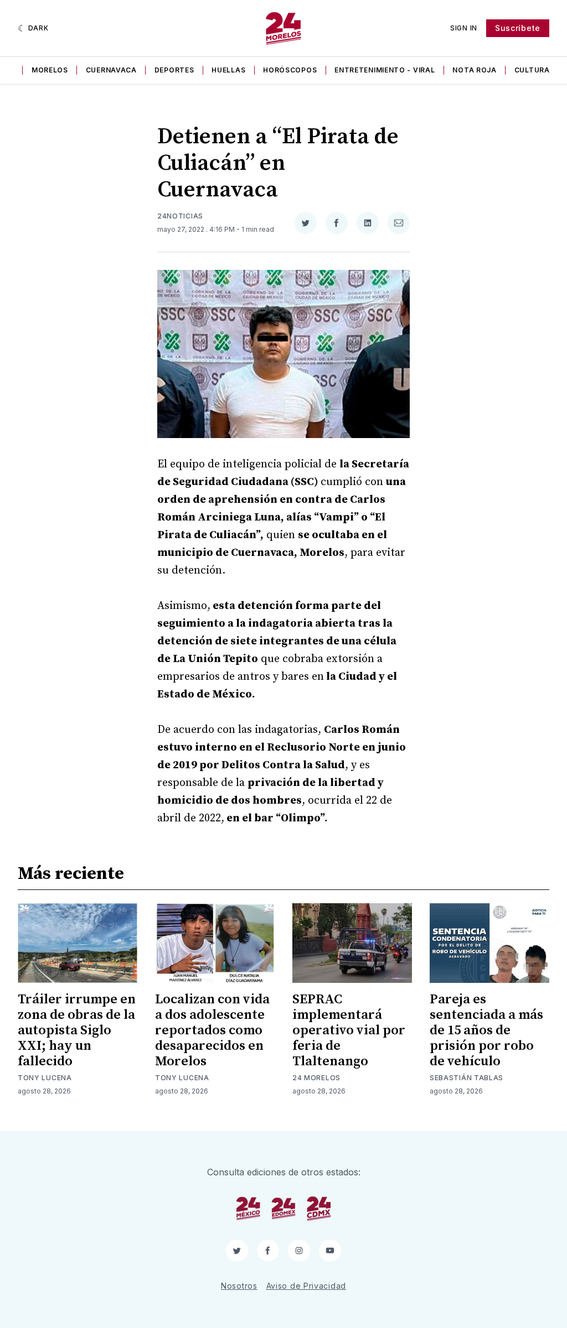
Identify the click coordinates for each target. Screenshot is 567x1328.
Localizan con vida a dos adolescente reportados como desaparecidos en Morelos (212, 1030)
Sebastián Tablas (466, 1078)
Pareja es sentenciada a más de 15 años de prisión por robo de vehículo (486, 1030)
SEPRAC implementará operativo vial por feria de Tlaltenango (348, 1030)
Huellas (228, 70)
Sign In (463, 28)
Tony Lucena (45, 1078)
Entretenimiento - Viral (384, 70)
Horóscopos (290, 70)
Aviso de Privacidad (306, 1285)
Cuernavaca (111, 70)
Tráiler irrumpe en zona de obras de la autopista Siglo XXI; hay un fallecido (77, 1030)
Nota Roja (474, 70)
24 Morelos (316, 1078)
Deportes (174, 70)
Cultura (532, 70)
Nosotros (239, 1285)
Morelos (50, 70)
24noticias (180, 216)
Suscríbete (517, 28)
